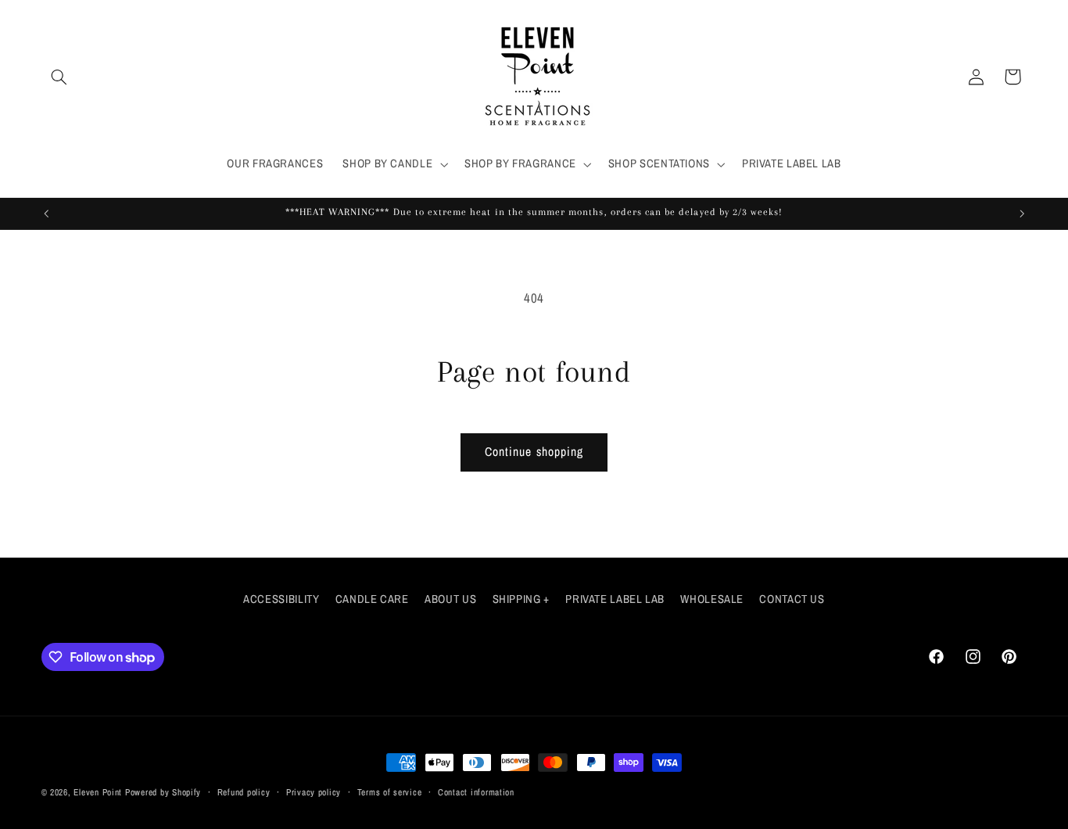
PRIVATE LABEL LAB (615, 599)
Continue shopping (534, 451)
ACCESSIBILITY (281, 599)
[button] (59, 77)
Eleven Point (97, 792)
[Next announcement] (1022, 213)
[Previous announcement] (46, 213)
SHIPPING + (521, 599)
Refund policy (244, 792)
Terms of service (389, 792)
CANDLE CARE (372, 599)
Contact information (476, 792)
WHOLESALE (712, 599)
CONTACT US (791, 599)
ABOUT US (450, 599)
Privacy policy (313, 792)
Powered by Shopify (163, 792)
